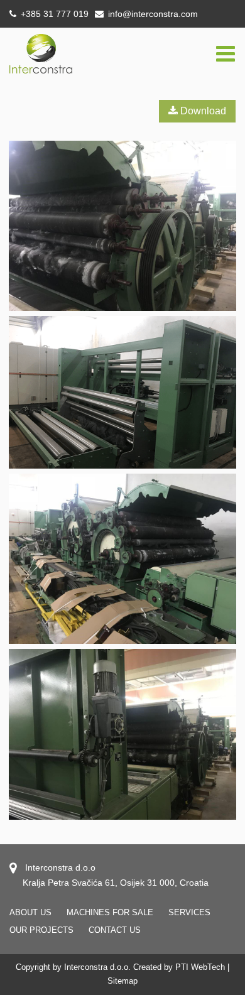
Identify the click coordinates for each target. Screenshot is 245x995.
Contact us (115, 930)
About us (30, 912)
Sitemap (122, 981)
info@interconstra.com (153, 14)
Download (202, 111)
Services (189, 912)
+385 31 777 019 (53, 14)
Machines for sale (110, 912)
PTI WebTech (200, 967)
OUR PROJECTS (41, 930)
